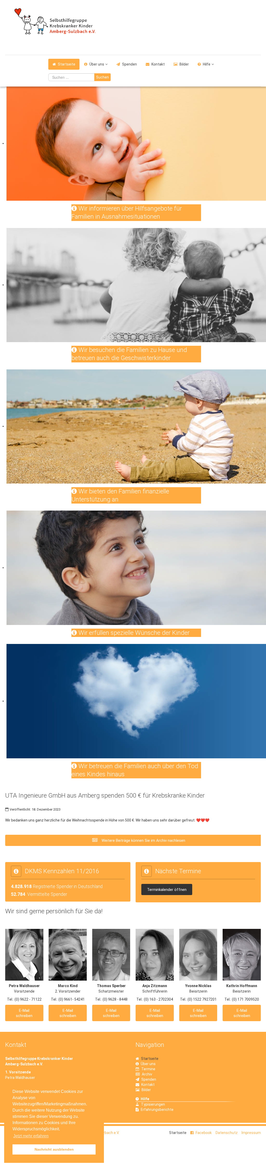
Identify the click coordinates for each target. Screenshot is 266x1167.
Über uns (96, 64)
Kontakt (158, 64)
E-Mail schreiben (24, 1013)
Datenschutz (227, 1133)
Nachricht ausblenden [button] (54, 1149)
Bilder (184, 64)
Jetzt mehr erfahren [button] (31, 1136)
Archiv (147, 1074)
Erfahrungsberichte (157, 1109)
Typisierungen (153, 1104)
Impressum (251, 1133)
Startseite (66, 64)
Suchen (102, 77)
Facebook (204, 1133)
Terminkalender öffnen (167, 889)
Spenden (129, 64)
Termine (148, 1069)
